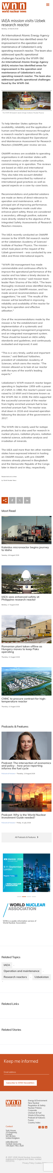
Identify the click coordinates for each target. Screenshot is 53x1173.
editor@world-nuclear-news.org (13, 1143)
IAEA (7, 965)
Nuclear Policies (35, 1108)
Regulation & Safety (36, 1106)
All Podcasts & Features (25, 837)
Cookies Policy (41, 1163)
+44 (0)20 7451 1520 (15, 1146)
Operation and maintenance (21, 971)
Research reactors (15, 977)
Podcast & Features (36, 1118)
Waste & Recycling (36, 1115)
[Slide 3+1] (34, 896)
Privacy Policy (28, 1163)
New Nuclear (33, 1103)
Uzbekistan (42, 977)
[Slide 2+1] (29, 896)
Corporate (32, 1111)
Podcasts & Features (8, 774)
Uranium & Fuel (34, 1113)
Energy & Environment (37, 1101)
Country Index (34, 1123)
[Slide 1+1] (24, 896)
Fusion (31, 1120)
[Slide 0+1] (19, 896)
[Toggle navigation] (47, 4)
